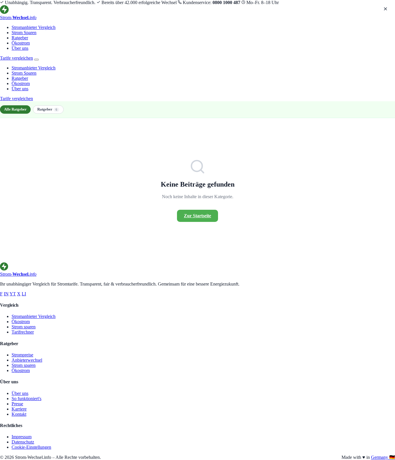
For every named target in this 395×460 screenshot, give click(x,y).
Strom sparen (24, 326)
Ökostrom (21, 43)
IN (6, 293)
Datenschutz (23, 441)
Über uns (20, 48)
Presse (17, 403)
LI (24, 293)
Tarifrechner (23, 332)
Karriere (19, 408)
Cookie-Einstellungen (31, 447)
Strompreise (22, 354)
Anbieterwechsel (27, 360)
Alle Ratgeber (15, 109)
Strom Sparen (24, 32)
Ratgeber (20, 37)
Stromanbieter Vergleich (34, 27)
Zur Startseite (197, 215)
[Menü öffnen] (36, 59)
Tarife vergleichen (16, 58)
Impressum (22, 436)
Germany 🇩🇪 (383, 457)
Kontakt (19, 414)
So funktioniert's (26, 398)
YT (13, 293)
